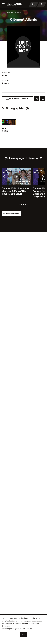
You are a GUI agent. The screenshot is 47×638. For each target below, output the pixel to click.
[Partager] (36, 98)
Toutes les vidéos (11, 214)
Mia (4, 128)
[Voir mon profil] (42, 4)
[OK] (23, 634)
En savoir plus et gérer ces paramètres (17, 628)
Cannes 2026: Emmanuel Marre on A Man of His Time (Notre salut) (15, 191)
